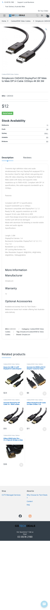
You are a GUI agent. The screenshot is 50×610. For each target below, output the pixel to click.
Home (4, 21)
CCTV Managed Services (11, 495)
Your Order (44, 11)
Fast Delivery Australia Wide (15, 6)
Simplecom (26, 334)
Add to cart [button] (21, 393)
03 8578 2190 (9, 2)
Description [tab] (7, 158)
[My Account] (42, 15)
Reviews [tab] (27, 158)
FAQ (28, 505)
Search (37, 15)
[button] (46, 29)
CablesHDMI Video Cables (20, 21)
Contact (30, 501)
